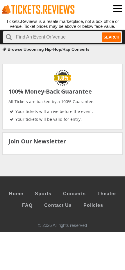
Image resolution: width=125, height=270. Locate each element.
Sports (43, 193)
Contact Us (58, 205)
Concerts (74, 193)
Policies (93, 205)
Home (16, 193)
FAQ (27, 205)
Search (111, 37)
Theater (106, 193)
